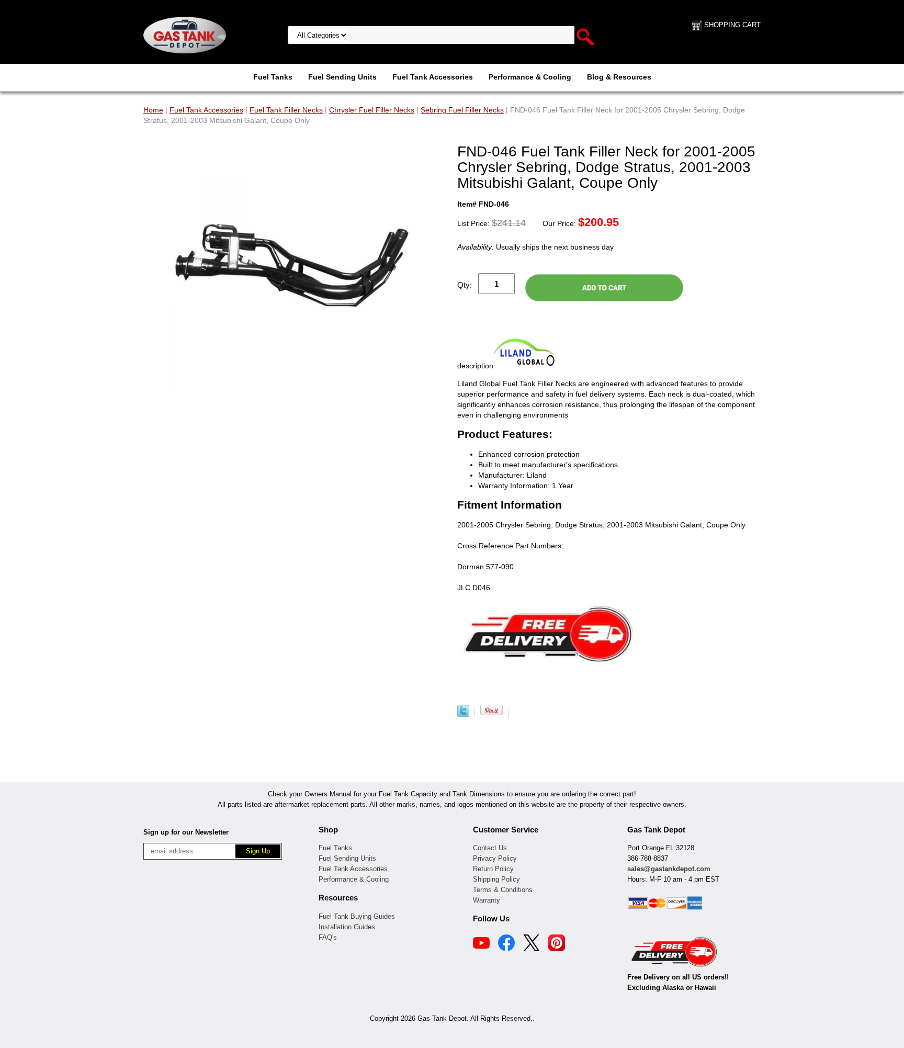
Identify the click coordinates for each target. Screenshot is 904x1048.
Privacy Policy (495, 858)
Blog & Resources (619, 77)
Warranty (486, 900)
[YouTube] (481, 944)
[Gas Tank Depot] (184, 34)
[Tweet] (463, 714)
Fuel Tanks (272, 77)
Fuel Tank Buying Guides (357, 916)
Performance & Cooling (530, 77)
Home (153, 110)
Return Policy (493, 869)
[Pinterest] (556, 944)
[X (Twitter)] (531, 944)
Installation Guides (347, 927)
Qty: (464, 284)
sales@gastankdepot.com (668, 869)
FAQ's (328, 937)
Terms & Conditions (503, 890)
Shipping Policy (496, 879)
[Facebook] (506, 944)
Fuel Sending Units (342, 77)
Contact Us (490, 848)
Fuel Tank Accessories (432, 77)
